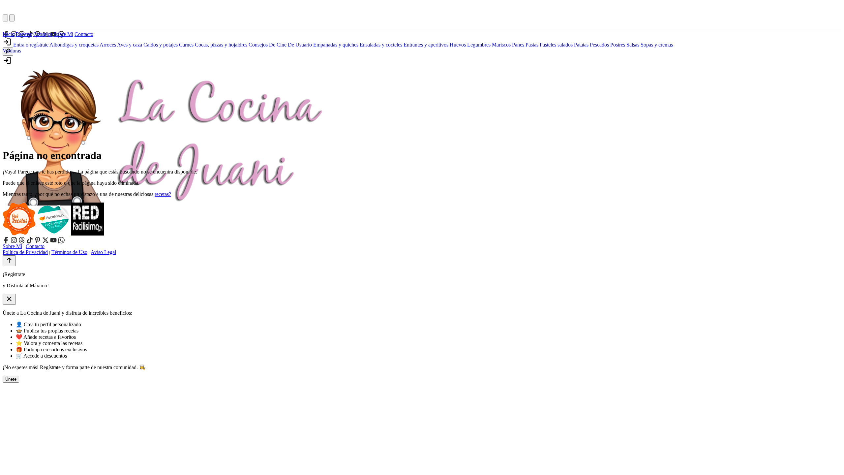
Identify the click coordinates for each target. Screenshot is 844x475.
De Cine (277, 45)
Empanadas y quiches (335, 45)
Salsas (632, 45)
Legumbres (479, 45)
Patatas (581, 45)
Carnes (186, 45)
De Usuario (300, 45)
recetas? (163, 194)
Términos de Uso (69, 252)
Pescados (599, 45)
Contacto (84, 34)
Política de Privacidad (25, 252)
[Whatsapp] (61, 239)
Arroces (108, 45)
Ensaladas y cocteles (381, 45)
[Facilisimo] (87, 234)
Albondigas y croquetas (74, 45)
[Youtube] (54, 239)
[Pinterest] (38, 239)
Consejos (42, 34)
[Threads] (22, 239)
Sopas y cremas (657, 45)
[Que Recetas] (20, 234)
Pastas (532, 45)
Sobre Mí (63, 34)
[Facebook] (7, 239)
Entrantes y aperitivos (426, 45)
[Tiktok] (30, 239)
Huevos (458, 45)
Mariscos (501, 45)
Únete (10, 379)
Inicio (9, 34)
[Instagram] (14, 239)
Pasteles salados (556, 45)
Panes (518, 45)
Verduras (12, 50)
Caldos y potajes (160, 45)
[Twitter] (46, 239)
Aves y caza (129, 45)
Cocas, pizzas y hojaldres (221, 45)
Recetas (24, 34)
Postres (617, 45)
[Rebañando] (54, 234)
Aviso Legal (103, 252)
